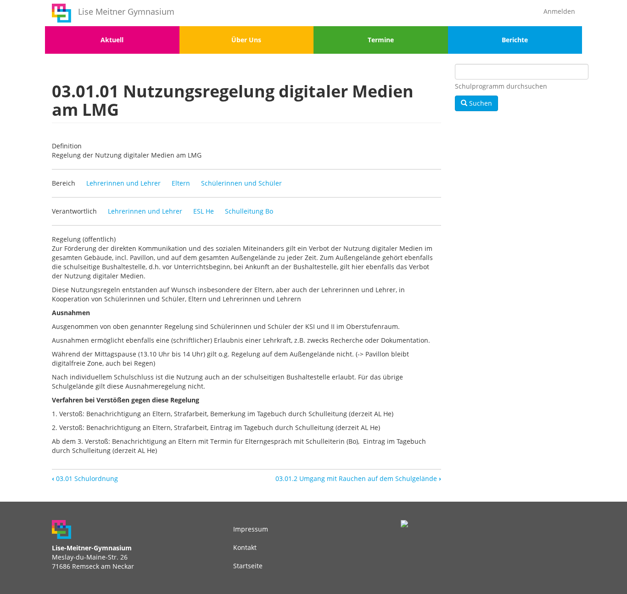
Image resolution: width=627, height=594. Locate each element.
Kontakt (245, 547)
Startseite (248, 565)
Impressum (250, 529)
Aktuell (112, 39)
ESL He (203, 211)
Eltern (181, 183)
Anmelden (559, 11)
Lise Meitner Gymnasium (126, 11)
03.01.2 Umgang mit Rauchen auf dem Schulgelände (358, 478)
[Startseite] (61, 13)
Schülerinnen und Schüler (241, 183)
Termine (381, 39)
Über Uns (246, 39)
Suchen (479, 103)
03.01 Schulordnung (85, 478)
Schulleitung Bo (249, 211)
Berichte (515, 39)
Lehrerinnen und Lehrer (123, 183)
